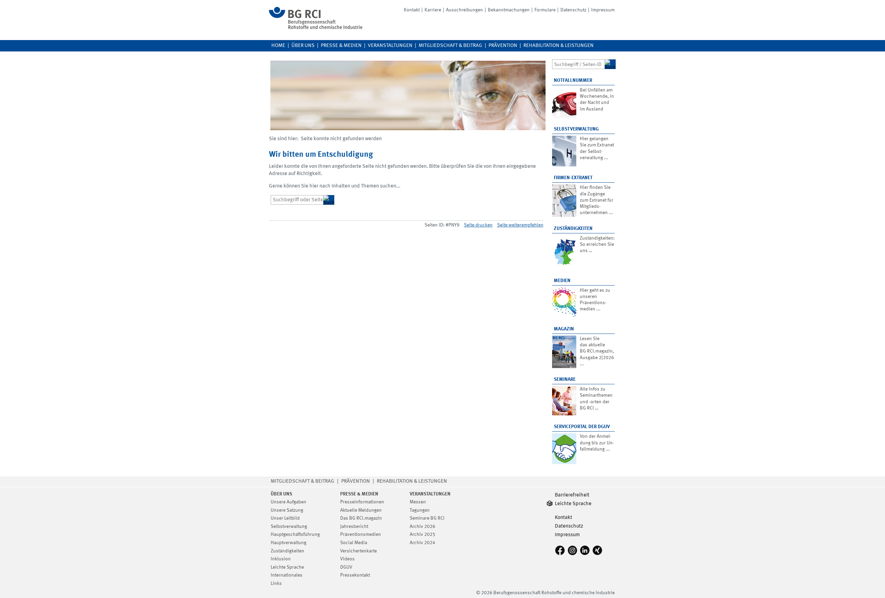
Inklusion (281, 559)
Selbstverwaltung (576, 129)
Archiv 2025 (422, 534)
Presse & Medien (341, 45)
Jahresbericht (354, 526)
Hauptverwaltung (288, 542)
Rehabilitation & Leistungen (558, 45)
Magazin (564, 329)
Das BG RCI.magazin (361, 518)
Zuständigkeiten (573, 228)
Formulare (545, 10)
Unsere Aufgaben (288, 502)
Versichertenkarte (358, 551)
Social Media (353, 542)
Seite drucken (478, 225)
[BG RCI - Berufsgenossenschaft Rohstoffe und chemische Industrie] (315, 27)
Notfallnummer (573, 80)
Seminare (565, 379)
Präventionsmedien (360, 534)
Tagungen (420, 510)
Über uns (303, 45)
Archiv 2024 (422, 542)
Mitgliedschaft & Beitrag (450, 45)
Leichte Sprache (287, 567)
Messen (418, 502)
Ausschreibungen (464, 10)
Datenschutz (573, 10)
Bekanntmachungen (509, 10)
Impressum (603, 10)
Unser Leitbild (285, 518)
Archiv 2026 (422, 526)
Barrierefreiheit (572, 495)
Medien (562, 280)
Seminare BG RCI (427, 518)
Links (276, 583)
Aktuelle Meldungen (361, 510)
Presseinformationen (362, 502)
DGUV (346, 567)
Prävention (502, 45)
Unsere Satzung (287, 510)
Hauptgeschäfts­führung (295, 534)
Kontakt (412, 10)
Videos (347, 559)
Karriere (433, 10)
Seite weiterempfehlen (520, 225)
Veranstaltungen (390, 45)
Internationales (286, 575)
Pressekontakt (355, 575)
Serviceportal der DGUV (582, 426)
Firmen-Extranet (573, 177)
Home (278, 45)
